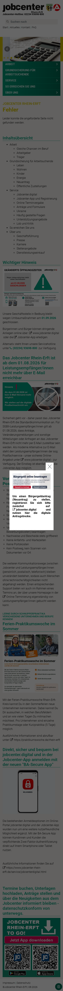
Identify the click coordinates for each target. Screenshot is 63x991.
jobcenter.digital (26, 509)
